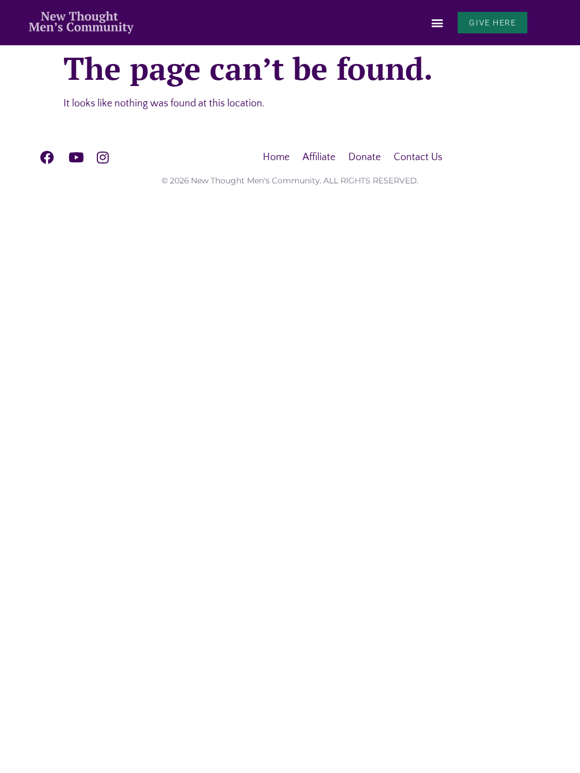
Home (276, 157)
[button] (437, 23)
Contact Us (418, 157)
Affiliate (318, 157)
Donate (364, 157)
